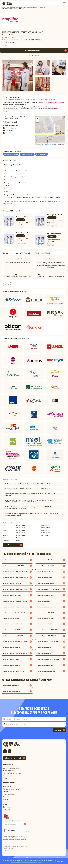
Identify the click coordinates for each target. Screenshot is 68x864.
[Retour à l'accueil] (14, 744)
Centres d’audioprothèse (11, 768)
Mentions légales (8, 848)
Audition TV (6, 804)
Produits (5, 799)
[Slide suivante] (10, 284)
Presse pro (6, 809)
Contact (5, 850)
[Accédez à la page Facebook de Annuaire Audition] (5, 751)
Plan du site (6, 852)
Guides (5, 778)
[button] (50, 129)
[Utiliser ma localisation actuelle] (64, 724)
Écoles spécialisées (9, 794)
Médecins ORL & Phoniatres (12, 773)
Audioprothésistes (8, 771)
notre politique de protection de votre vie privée (26, 862)
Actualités (6, 802)
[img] (8, 37)
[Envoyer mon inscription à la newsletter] (25, 824)
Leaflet (41, 144)
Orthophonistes (8, 776)
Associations (7, 797)
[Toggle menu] (64, 3)
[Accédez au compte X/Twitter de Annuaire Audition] (9, 751)
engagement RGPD (21, 839)
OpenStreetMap (51, 144)
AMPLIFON (11, 35)
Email (6, 45)
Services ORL (7, 792)
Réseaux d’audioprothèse (11, 789)
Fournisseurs (7, 786)
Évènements (7, 807)
